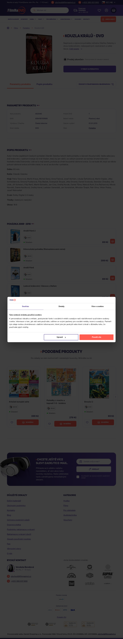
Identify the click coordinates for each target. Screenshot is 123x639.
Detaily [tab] (62, 306)
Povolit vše (96, 337)
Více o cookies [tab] (97, 306)
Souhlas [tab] (25, 306)
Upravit (60, 337)
